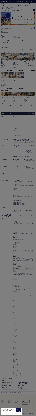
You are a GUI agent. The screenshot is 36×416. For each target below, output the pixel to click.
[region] (11, 411)
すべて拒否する (18, 411)
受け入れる (18, 409)
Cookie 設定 (18, 413)
